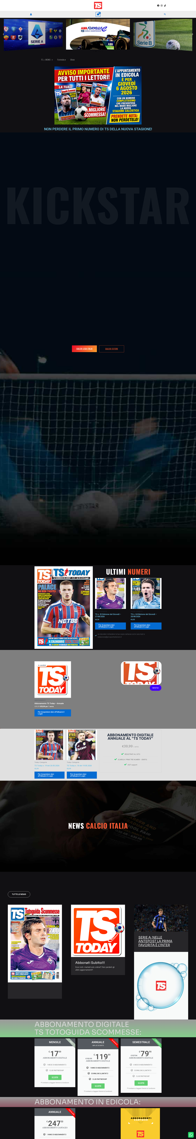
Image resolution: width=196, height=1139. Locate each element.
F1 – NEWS (45, 60)
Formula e (61, 60)
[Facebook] (158, 6)
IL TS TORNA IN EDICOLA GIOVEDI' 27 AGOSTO (32, 990)
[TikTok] (165, 6)
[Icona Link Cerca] (165, 14)
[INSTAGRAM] (162, 6)
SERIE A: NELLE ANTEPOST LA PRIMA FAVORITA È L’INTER (155, 941)
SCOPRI (55, 1077)
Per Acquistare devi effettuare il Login (106, 626)
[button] (3, 34)
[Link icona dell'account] (31, 14)
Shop (72, 60)
